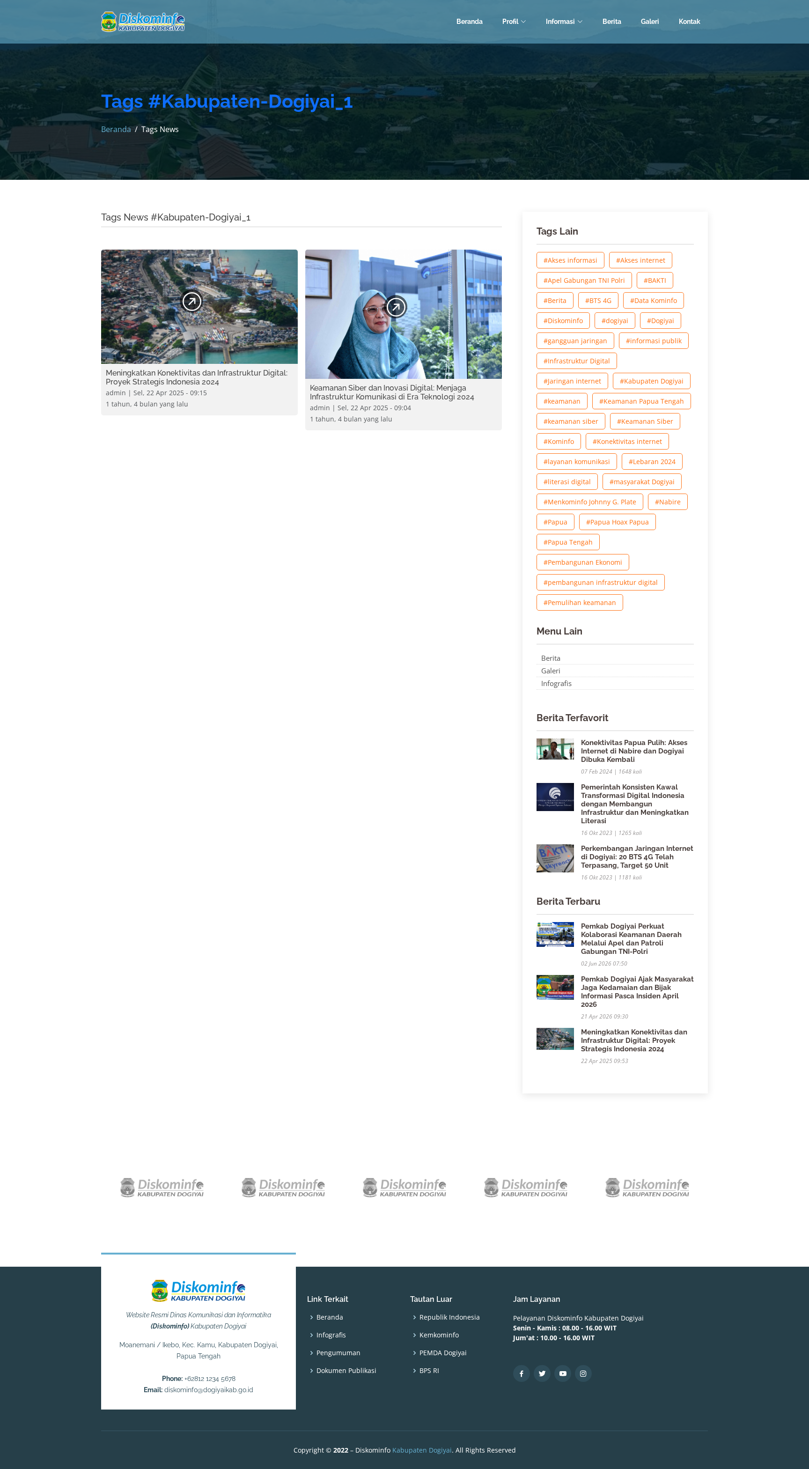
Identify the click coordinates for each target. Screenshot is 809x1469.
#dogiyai (615, 320)
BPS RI (429, 1370)
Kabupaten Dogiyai (422, 1450)
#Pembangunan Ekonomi (583, 562)
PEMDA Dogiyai (443, 1353)
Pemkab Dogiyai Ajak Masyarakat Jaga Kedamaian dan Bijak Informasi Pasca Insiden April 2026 (637, 992)
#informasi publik (654, 340)
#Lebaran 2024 (652, 461)
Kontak (689, 21)
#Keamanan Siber (645, 421)
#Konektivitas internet (627, 441)
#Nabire (668, 501)
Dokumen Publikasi (346, 1370)
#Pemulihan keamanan (580, 602)
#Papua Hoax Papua (617, 521)
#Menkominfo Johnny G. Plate (590, 501)
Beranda (469, 21)
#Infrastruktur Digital (577, 360)
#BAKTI (655, 280)
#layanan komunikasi (577, 461)
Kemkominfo (439, 1335)
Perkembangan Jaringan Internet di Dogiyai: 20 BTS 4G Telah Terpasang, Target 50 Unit (637, 857)
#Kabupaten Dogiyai (652, 380)
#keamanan (562, 401)
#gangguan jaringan (575, 340)
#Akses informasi (570, 260)
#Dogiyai (660, 320)
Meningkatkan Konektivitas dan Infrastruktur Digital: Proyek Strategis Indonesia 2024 (634, 1040)
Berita (612, 21)
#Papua (555, 521)
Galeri (650, 21)
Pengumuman (338, 1353)
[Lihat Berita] (191, 301)
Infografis (556, 683)
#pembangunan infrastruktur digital (601, 582)
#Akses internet (640, 260)
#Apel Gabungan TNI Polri (584, 280)
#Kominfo (559, 441)
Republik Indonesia (449, 1317)
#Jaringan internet (572, 380)
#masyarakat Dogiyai (642, 481)
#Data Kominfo (653, 300)
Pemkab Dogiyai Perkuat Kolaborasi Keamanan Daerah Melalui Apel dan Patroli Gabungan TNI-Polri (631, 939)
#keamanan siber (571, 421)
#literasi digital (567, 481)
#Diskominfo (563, 320)
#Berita (555, 300)
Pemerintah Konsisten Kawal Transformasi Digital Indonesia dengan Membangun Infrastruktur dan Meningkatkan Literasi (635, 804)
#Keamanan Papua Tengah (641, 401)
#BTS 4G (598, 300)
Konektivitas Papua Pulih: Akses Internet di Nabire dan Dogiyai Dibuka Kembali (634, 751)
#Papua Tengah (568, 542)
